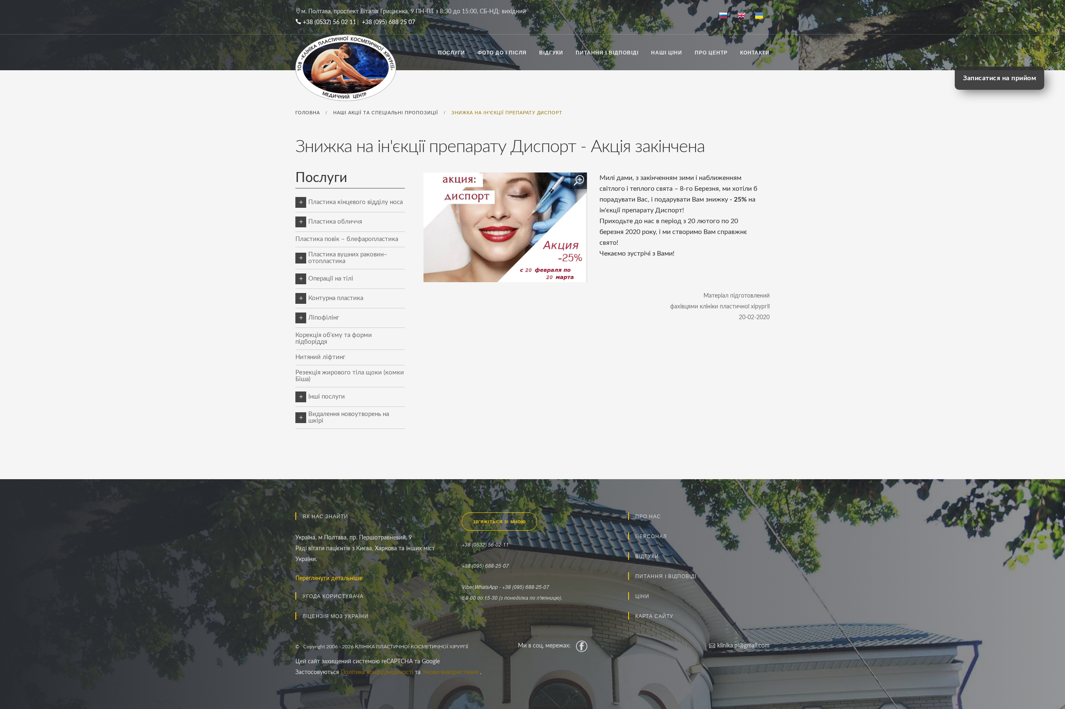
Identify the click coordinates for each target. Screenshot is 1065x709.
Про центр (711, 52)
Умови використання (451, 672)
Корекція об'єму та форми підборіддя (333, 338)
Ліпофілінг (323, 318)
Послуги (451, 52)
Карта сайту (654, 615)
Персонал (651, 535)
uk (762, 16)
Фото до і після (502, 52)
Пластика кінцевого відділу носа (355, 202)
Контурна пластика (335, 298)
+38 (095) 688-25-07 (485, 565)
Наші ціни (666, 52)
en (744, 16)
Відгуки (551, 52)
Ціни (642, 595)
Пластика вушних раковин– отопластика (347, 257)
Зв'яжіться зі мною (499, 521)
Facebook (581, 646)
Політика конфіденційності (378, 672)
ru (726, 16)
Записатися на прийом (999, 78)
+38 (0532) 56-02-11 (485, 544)
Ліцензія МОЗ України (335, 615)
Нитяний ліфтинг (320, 357)
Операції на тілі (330, 279)
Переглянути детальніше (328, 578)
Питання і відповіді (607, 52)
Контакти (755, 52)
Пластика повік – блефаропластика (346, 239)
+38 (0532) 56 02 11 (329, 22)
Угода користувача (333, 595)
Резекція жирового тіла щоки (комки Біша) (349, 375)
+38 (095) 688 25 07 (388, 22)
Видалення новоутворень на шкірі (348, 417)
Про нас (648, 515)
